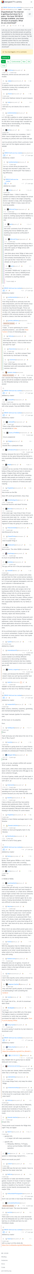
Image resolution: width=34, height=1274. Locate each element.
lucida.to (5, 993)
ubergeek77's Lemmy (13, 2)
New (24, 61)
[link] (7, 25)
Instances (4, 1260)
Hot (3, 61)
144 (4, 25)
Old (29, 61)
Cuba (15, 428)
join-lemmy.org (6, 1271)
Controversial (16, 61)
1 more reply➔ (11, 281)
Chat (3, 65)
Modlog (3, 1257)
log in (13, 52)
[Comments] (30, 14)
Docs (3, 1264)
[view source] (23, 26)
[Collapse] (3, 70)
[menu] (31, 2)
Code (3, 1267)
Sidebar (4, 57)
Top (8, 61)
